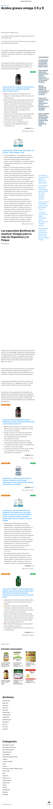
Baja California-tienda (8, 749)
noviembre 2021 (6, 714)
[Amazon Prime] (32, 128)
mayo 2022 (5, 705)
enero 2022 (5, 710)
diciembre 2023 (6, 700)
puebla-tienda (6, 782)
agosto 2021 (5, 721)
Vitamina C (5, 792)
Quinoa (4, 785)
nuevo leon (5, 775)
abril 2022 (5, 707)
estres (4, 763)
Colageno (4, 759)
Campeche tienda (6, 752)
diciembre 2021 (6, 712)
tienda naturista (26, 1)
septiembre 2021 (6, 719)
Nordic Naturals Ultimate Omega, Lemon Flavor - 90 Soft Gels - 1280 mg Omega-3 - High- (18, 151)
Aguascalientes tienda (8, 745)
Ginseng (4, 766)
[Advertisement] (18, 21)
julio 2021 (5, 724)
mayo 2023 (5, 703)
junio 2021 (5, 726)
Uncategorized (6, 789)
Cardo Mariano (6, 754)
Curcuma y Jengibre (7, 761)
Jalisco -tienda (6, 770)
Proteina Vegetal (6, 780)
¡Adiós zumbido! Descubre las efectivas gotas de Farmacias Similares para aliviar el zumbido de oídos (43, 233)
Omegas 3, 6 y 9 (5, 5)
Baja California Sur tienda (9, 747)
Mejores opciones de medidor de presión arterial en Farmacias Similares (43, 205)
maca (3, 773)
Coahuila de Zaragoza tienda (9, 756)
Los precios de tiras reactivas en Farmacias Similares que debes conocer (43, 179)
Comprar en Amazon (28, 131)
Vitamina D (5, 794)
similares (4, 787)
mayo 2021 (5, 729)
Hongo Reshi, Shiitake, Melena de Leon (12, 768)
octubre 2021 (5, 717)
